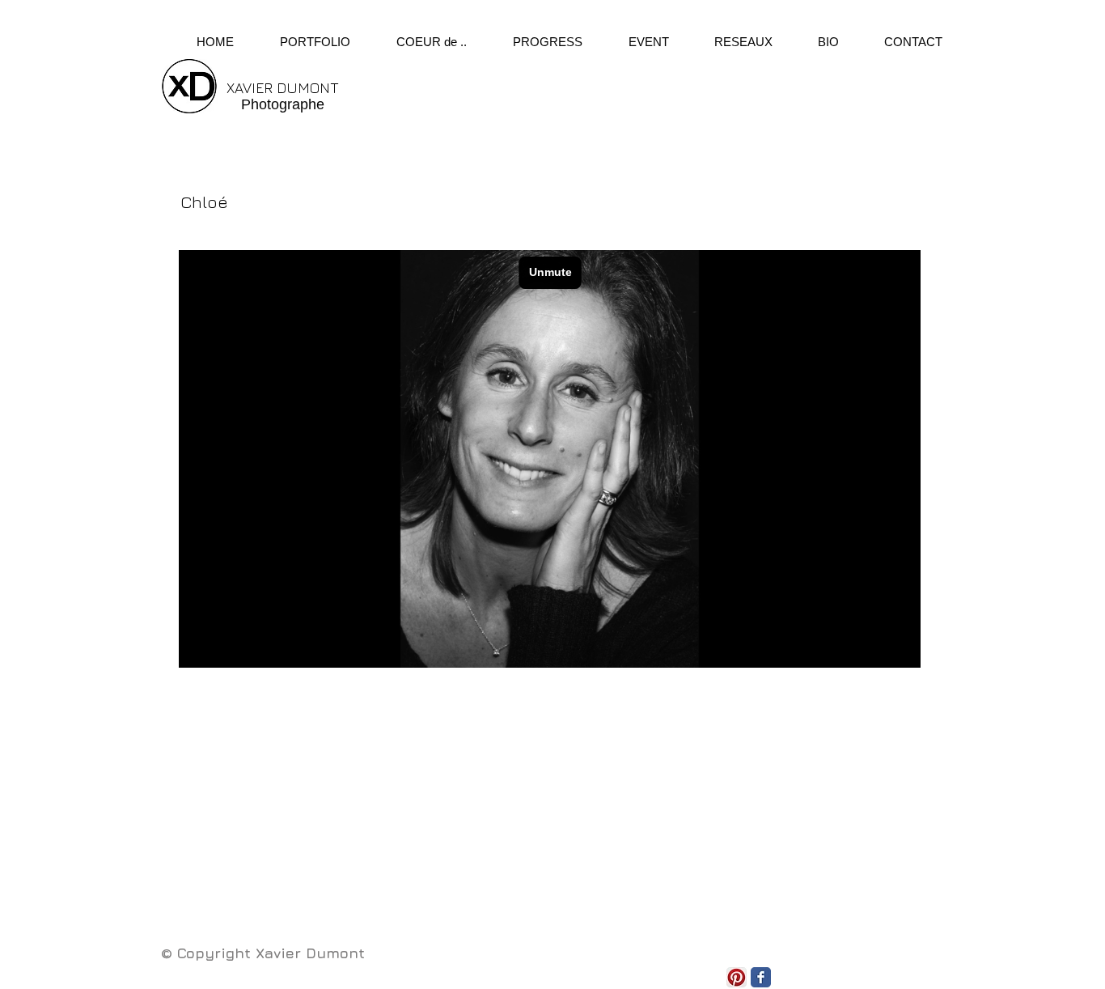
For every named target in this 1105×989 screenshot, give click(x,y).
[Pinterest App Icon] (736, 977)
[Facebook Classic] (761, 977)
